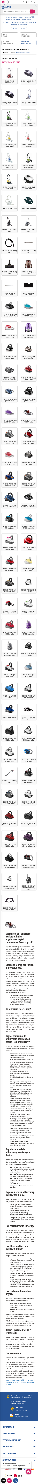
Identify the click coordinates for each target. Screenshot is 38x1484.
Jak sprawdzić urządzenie (11, 62)
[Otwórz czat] (28, 1471)
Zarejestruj (26, 2)
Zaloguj (33, 2)
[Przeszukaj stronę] (32, 12)
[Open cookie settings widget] (3, 1480)
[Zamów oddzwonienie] (15, 1480)
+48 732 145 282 (20, 28)
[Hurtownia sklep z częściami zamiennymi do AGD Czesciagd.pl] (5, 7)
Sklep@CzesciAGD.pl (21, 1417)
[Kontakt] (9, 1480)
